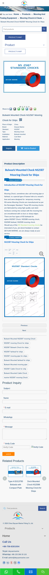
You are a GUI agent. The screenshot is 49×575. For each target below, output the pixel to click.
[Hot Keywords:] (44, 29)
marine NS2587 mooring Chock (16, 377)
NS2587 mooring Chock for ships (16, 343)
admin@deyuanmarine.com (18, 558)
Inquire (9, 148)
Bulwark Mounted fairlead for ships (17, 360)
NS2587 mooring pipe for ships (15, 356)
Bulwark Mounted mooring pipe (15, 364)
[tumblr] (11, 562)
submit (8, 454)
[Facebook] (18, 562)
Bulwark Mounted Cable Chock (15, 373)
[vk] (7, 562)
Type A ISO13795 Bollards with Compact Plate (15, 484)
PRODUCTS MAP (15, 37)
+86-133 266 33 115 (19, 554)
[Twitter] (15, 562)
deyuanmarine (13, 551)
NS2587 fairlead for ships (13, 352)
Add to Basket (30, 148)
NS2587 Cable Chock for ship (15, 369)
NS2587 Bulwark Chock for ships (16, 347)
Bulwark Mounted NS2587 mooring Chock (19, 339)
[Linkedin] (3, 562)
